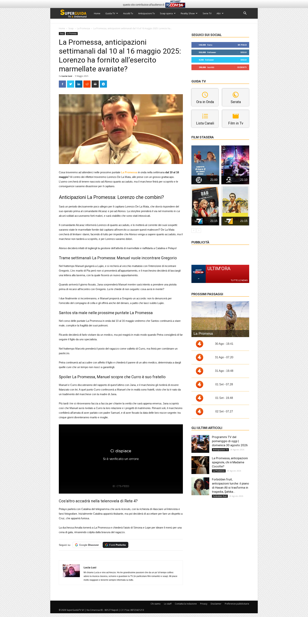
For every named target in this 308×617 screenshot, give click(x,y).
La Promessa (83, 28)
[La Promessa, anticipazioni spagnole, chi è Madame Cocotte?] (200, 465)
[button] (245, 13)
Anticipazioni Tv (146, 13)
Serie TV (207, 13)
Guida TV (110, 13)
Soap (71, 28)
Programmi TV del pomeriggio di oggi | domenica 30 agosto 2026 (230, 441)
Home (97, 13)
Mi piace (242, 44)
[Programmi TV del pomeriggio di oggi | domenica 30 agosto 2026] (200, 444)
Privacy (203, 603)
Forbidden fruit (220, 496)
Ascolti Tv (128, 13)
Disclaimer (216, 603)
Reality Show (188, 13)
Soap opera (166, 13)
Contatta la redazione (186, 603)
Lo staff (167, 603)
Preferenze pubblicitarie (237, 603)
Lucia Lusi (67, 76)
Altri (219, 13)
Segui (243, 52)
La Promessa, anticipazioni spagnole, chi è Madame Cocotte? (230, 462)
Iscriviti (242, 67)
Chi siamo (156, 603)
